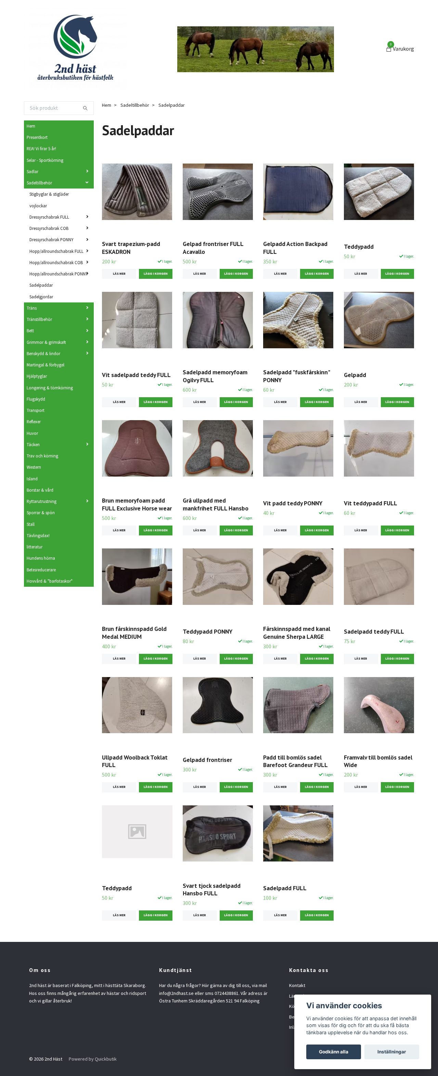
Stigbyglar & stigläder (49, 194)
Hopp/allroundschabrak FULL (56, 251)
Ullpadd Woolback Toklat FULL (135, 761)
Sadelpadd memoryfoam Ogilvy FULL (215, 376)
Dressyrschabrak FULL (49, 217)
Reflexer (34, 421)
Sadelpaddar (41, 285)
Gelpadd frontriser (207, 760)
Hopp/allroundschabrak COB (56, 262)
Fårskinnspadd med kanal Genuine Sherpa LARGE (296, 632)
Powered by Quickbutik (93, 1059)
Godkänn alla (333, 1051)
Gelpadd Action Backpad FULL (295, 248)
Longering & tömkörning (50, 387)
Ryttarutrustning (41, 501)
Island (32, 478)
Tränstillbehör (39, 319)
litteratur (34, 546)
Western (34, 467)
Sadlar (32, 171)
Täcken (33, 444)
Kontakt (297, 985)
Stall (31, 524)
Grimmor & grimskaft (46, 342)
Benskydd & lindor (43, 353)
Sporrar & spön (41, 512)
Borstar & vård (40, 490)
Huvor (32, 433)
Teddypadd (359, 246)
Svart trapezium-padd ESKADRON (131, 248)
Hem (31, 126)
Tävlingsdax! (38, 535)
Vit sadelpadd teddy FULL (136, 375)
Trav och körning (42, 455)
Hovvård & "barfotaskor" (50, 581)
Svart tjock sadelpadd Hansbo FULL (212, 889)
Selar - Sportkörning (45, 160)
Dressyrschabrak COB (48, 228)
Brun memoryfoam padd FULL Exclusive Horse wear (137, 504)
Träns (32, 308)
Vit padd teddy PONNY (292, 503)
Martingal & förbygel (45, 364)
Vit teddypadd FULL (370, 503)
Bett (30, 330)
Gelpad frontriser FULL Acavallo (213, 248)
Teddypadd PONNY (207, 631)
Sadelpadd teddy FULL (374, 631)
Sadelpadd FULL (285, 888)
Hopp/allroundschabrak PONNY (58, 273)
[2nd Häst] (75, 49)
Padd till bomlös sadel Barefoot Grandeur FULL (295, 761)
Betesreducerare (41, 569)
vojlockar (38, 205)
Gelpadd (355, 375)
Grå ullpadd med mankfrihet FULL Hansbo (215, 504)
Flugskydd (36, 399)
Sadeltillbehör (39, 182)
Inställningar (391, 1051)
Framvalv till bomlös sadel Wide (378, 761)
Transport (35, 410)
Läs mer (119, 274)
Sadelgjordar (41, 296)
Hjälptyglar (37, 376)
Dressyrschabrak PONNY (51, 239)
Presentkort (37, 137)
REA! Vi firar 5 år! (41, 148)
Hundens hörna (41, 558)
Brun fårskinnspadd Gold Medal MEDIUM (134, 632)
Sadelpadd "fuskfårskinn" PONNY (296, 376)
